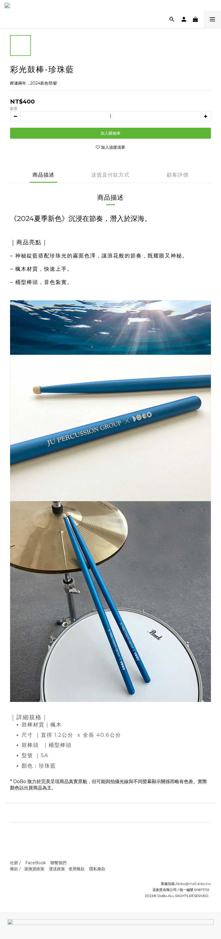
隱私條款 (97, 868)
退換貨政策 (34, 868)
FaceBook (35, 862)
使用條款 (76, 868)
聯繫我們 (58, 862)
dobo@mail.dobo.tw (194, 883)
